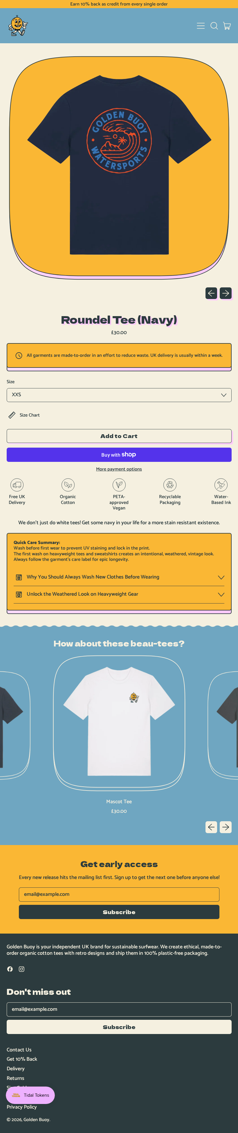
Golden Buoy (36, 1120)
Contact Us (19, 1050)
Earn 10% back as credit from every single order (119, 4)
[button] (214, 25)
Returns (15, 1078)
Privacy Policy (22, 1107)
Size (11, 382)
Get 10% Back (22, 1059)
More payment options (119, 469)
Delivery (16, 1068)
